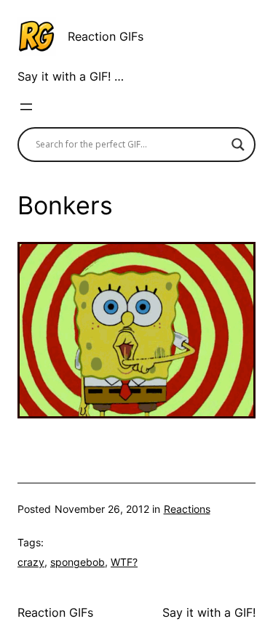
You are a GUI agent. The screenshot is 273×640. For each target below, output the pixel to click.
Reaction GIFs (105, 36)
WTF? (124, 562)
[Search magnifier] (238, 144)
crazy (30, 562)
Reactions (187, 509)
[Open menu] (26, 107)
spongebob (77, 562)
